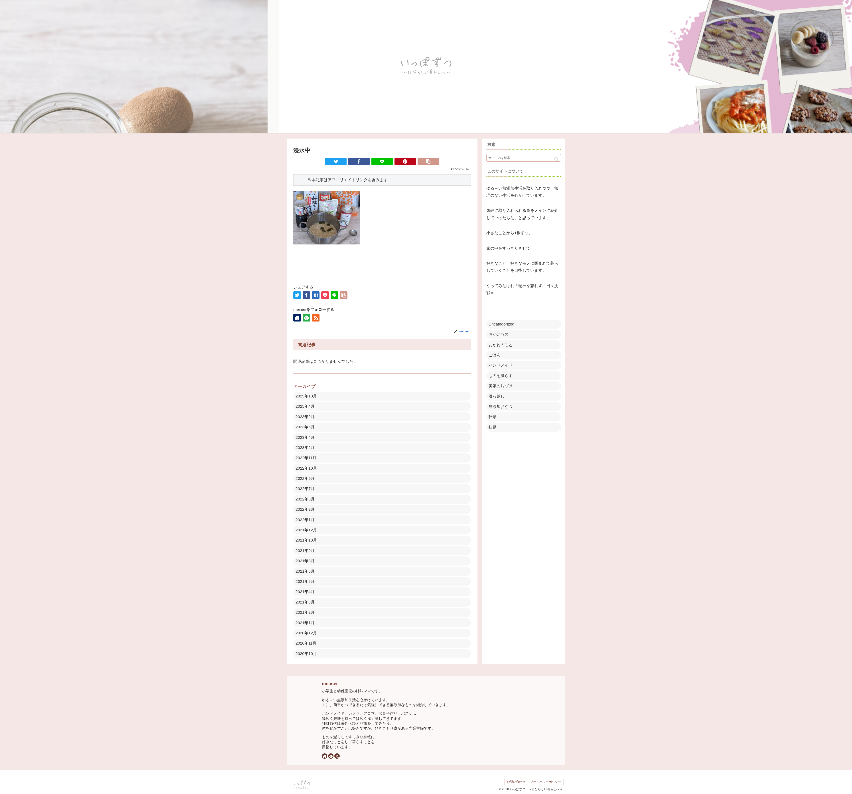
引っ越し (497, 396)
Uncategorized (501, 324)
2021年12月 (306, 530)
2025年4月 (305, 406)
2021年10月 (306, 540)
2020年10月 (306, 653)
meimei (329, 683)
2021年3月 (305, 602)
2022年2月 (305, 509)
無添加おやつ (501, 406)
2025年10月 (306, 396)
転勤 (493, 417)
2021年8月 (305, 561)
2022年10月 (306, 468)
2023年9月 (305, 417)
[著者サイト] (297, 318)
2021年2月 (305, 612)
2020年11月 (306, 643)
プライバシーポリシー (545, 782)
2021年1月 (305, 623)
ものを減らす (501, 375)
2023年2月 (305, 447)
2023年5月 (305, 427)
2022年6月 (305, 499)
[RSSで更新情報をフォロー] (316, 318)
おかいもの (499, 334)
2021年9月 (305, 550)
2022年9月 (305, 478)
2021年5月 (305, 581)
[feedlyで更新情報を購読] (306, 318)
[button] (556, 159)
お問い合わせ (516, 782)
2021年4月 (305, 592)
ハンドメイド (501, 365)
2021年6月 (305, 571)
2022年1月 (305, 520)
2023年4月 (305, 437)
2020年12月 (306, 633)
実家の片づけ (501, 386)
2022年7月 (305, 488)
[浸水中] (316, 295)
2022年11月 (306, 458)
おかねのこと (501, 345)
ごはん (495, 355)
